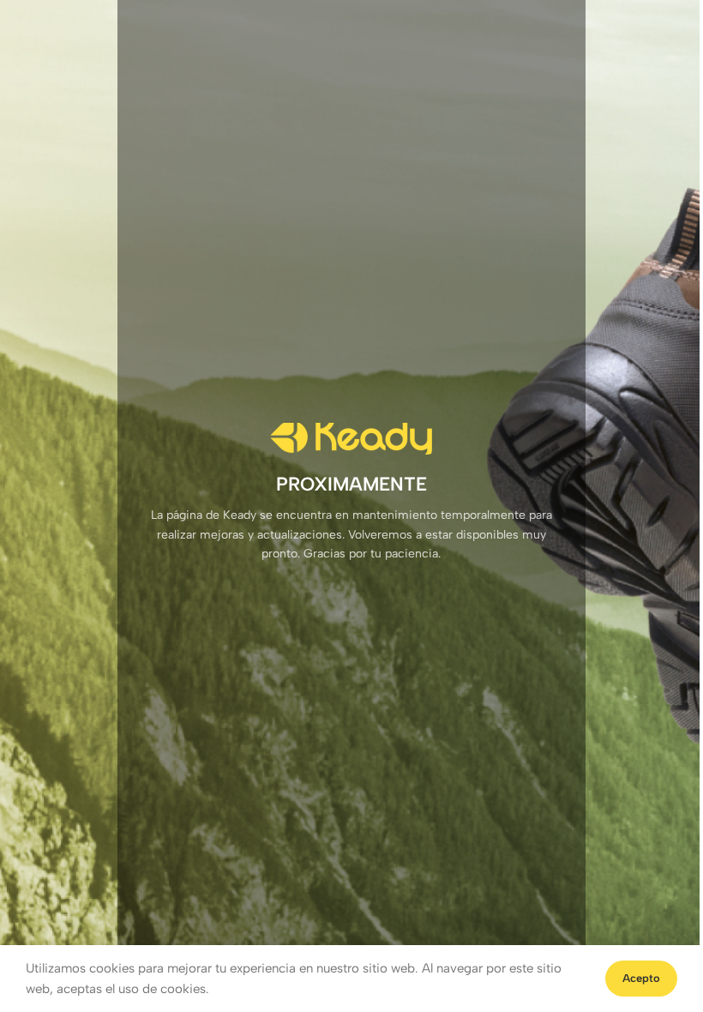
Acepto (641, 978)
